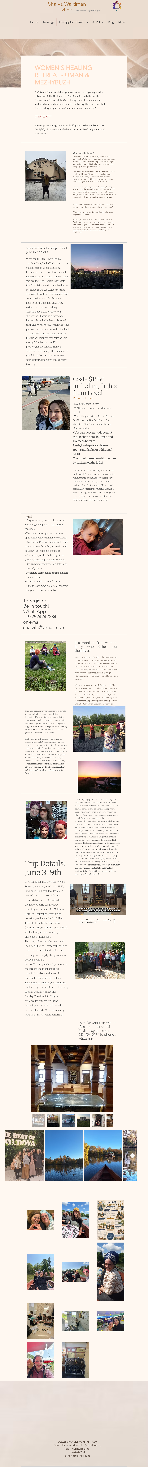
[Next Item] (109, 1078)
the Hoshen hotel (84, 437)
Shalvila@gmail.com (93, 1031)
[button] (123, 912)
